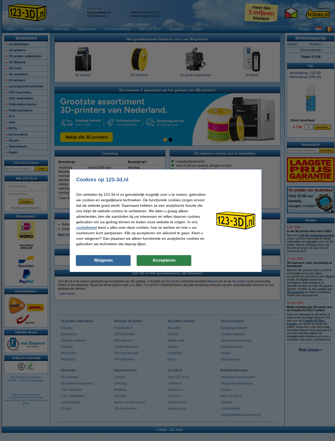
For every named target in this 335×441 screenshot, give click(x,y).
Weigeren (103, 260)
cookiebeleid (86, 227)
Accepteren (164, 260)
